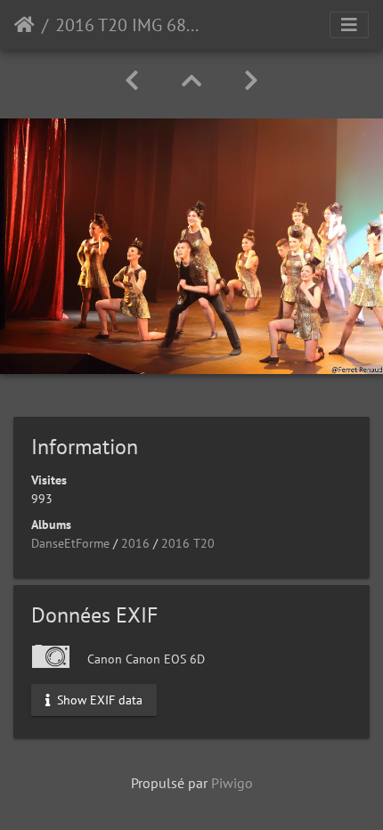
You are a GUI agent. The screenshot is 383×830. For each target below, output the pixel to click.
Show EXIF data (98, 699)
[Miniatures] (191, 80)
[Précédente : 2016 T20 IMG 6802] (131, 80)
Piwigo (232, 783)
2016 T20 (188, 543)
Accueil (24, 25)
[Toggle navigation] (349, 25)
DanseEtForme (70, 543)
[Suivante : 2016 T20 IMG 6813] (251, 80)
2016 (135, 543)
